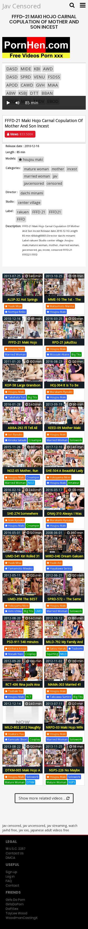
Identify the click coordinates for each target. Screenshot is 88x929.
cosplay (30, 654)
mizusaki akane (59, 354)
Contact (12, 885)
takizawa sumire (60, 697)
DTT (34, 93)
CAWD (27, 85)
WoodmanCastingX (21, 917)
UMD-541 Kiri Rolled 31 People (23, 558)
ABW (11, 93)
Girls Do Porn (15, 899)
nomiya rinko (16, 312)
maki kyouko (15, 520)
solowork (76, 440)
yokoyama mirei (59, 477)
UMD (38, 611)
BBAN (47, 93)
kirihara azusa (16, 648)
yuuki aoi (55, 563)
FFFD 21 (38, 212)
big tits (76, 354)
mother (58, 168)
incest (72, 168)
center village (29, 202)
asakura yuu (15, 734)
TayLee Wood (16, 913)
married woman (37, 176)
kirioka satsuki (16, 440)
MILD (63, 654)
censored (54, 183)
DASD (12, 68)
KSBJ (23, 93)
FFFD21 (55, 212)
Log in (10, 876)
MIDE (26, 68)
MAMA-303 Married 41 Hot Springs (64, 687)
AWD (48, 68)
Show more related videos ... (42, 798)
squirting (52, 654)
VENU (39, 77)
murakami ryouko (61, 392)
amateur (73, 483)
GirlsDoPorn (15, 904)
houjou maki (32, 159)
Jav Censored (21, 6)
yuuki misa (14, 306)
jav (55, 176)
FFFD (21, 219)
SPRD (26, 77)
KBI (37, 68)
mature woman (36, 168)
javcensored (34, 183)
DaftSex (12, 908)
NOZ (31, 483)
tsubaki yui (15, 691)
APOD (12, 85)
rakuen (23, 212)
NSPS (72, 782)
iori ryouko (15, 434)
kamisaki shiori (17, 739)
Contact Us (15, 853)
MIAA (53, 85)
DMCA (10, 857)
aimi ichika (14, 611)
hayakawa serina (60, 568)
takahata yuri (16, 397)
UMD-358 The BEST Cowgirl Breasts (22, 601)
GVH (40, 85)
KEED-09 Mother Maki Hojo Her (64, 430)
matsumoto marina (61, 306)
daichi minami (32, 193)
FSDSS (54, 77)
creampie (35, 440)
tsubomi (77, 648)
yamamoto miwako (20, 568)
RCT (28, 697)
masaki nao (15, 654)
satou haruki (57, 648)
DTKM (30, 782)
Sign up (11, 872)
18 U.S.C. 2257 (15, 848)
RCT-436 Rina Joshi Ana (22, 684)
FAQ (9, 881)
